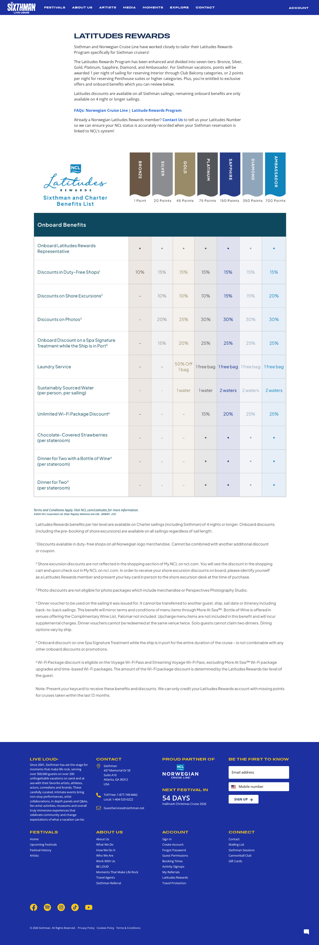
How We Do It (105, 850)
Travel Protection (174, 883)
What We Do (104, 844)
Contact (205, 7)
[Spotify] (47, 907)
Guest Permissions (175, 855)
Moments (153, 7)
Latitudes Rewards (175, 877)
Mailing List (236, 844)
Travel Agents (105, 877)
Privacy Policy (86, 928)
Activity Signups (173, 866)
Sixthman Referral (108, 883)
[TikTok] (75, 907)
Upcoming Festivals (43, 844)
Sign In (167, 839)
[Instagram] (61, 907)
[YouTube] (88, 907)
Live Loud (44, 759)
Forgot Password (174, 850)
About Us (82, 7)
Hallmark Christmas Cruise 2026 (184, 804)
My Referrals (171, 872)
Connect (242, 832)
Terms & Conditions (127, 928)
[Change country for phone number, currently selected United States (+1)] (233, 786)
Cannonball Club (240, 855)
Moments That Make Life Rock (117, 872)
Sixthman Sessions (242, 850)
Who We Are (104, 855)
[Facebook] (33, 907)
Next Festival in (185, 789)
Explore (179, 7)
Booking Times (172, 861)
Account (299, 8)
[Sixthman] (21, 7)
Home (34, 839)
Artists (107, 7)
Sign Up (241, 799)
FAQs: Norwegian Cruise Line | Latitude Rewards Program (128, 110)
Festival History (40, 850)
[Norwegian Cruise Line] (180, 771)
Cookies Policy (104, 928)
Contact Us (173, 120)
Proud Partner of (188, 759)
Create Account (173, 844)
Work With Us (105, 861)
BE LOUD (102, 866)
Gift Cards (235, 861)
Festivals (54, 7)
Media (129, 7)
